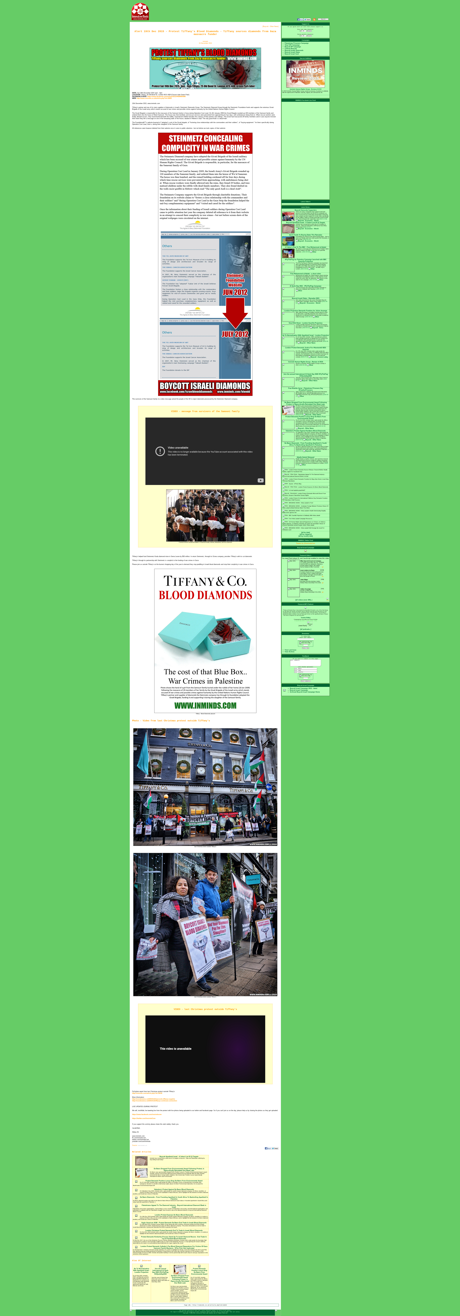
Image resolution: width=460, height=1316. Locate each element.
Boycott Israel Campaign (299, 690)
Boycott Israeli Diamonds (294, 50)
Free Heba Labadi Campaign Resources (300, 518)
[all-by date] (305, 532)
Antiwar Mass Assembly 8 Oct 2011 (312, 581)
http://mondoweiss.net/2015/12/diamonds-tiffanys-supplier (153, 1099)
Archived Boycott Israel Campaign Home (305, 692)
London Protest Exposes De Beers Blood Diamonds (313, 487)
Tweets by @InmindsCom (305, 543)
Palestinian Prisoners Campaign (297, 43)
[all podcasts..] (305, 629)
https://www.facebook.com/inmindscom (147, 1114)
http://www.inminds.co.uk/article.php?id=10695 (154, 98)
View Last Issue (290, 650)
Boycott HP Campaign (293, 47)
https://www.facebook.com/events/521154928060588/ (166, 96)
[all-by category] (306, 534)
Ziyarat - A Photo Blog (294, 483)
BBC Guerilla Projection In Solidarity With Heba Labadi (304, 515)
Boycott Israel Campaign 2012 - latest (303, 688)
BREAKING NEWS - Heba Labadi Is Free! (300, 503)
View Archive (289, 652)
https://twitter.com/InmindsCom (143, 1118)
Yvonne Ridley (305, 617)
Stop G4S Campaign (292, 45)
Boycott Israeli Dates (292, 52)
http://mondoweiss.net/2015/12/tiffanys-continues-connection (154, 1101)
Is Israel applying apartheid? (296, 490)
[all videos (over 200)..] (303, 600)
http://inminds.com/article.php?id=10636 (147, 1093)
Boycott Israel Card (292, 54)
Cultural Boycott (291, 48)
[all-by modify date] (306, 536)
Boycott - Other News (270, 26)
